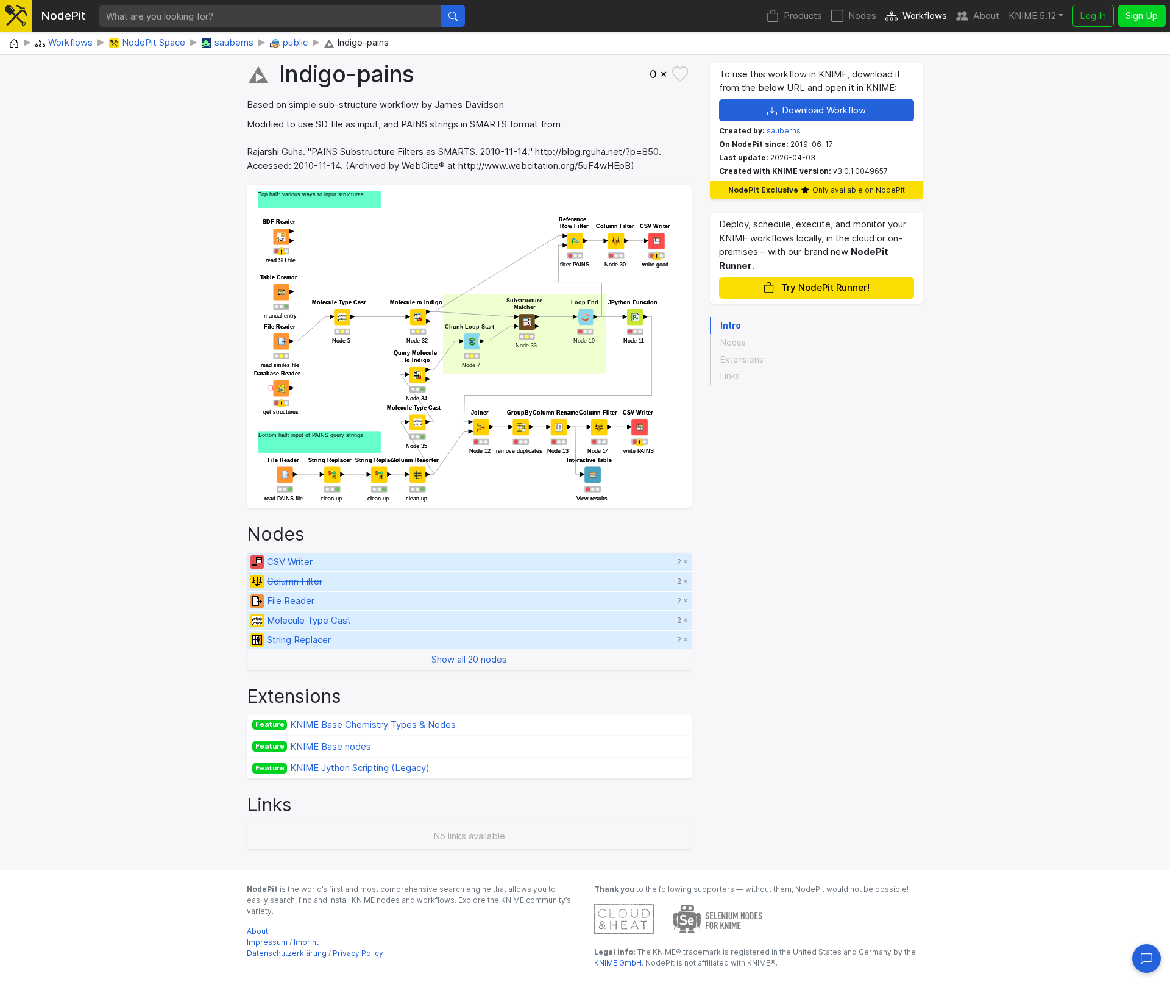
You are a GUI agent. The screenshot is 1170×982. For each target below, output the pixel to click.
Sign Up (1142, 15)
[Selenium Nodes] (718, 918)
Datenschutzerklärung (287, 953)
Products (803, 15)
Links (730, 376)
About (986, 15)
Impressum (267, 942)
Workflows (924, 15)
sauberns (784, 130)
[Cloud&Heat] (624, 918)
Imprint (306, 942)
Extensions (742, 360)
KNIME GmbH (618, 962)
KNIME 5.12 (1032, 15)
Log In (1093, 15)
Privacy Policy (358, 953)
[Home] (14, 44)
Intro (730, 325)
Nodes (862, 15)
